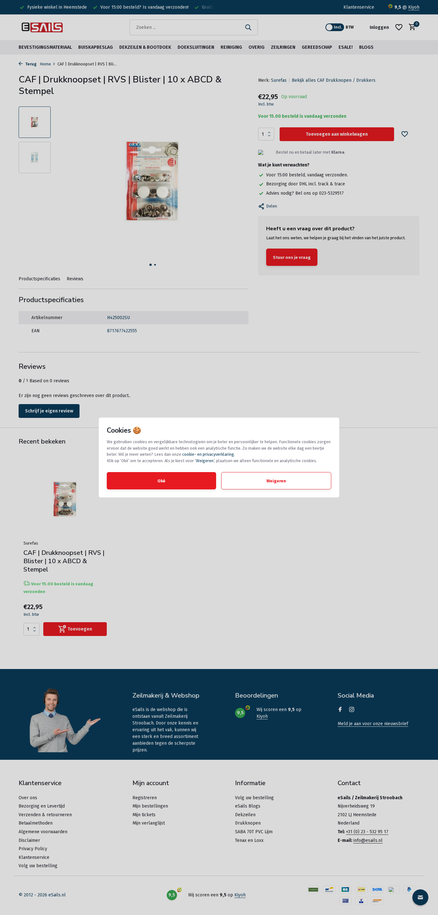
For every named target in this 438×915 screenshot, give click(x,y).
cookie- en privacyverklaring (208, 454)
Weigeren (205, 460)
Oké (161, 481)
